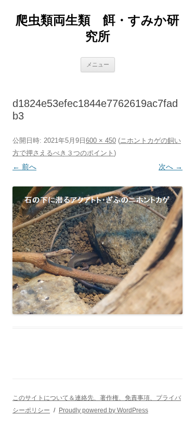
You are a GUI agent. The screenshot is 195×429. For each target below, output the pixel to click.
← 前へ (24, 167)
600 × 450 (101, 140)
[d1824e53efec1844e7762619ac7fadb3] (97, 250)
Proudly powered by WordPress (103, 410)
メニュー (97, 64)
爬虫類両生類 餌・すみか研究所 (97, 28)
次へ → (171, 167)
